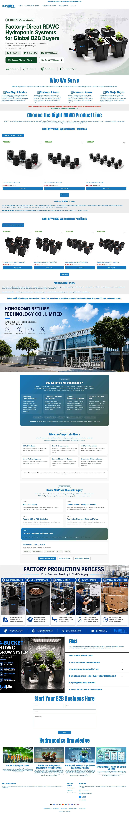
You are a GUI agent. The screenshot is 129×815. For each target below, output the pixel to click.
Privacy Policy (64, 808)
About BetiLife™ (70, 788)
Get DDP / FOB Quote (64, 558)
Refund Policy (56, 808)
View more (64, 195)
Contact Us (69, 790)
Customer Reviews (71, 793)
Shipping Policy (47, 808)
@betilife (84, 796)
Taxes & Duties (82, 808)
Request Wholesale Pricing (47, 558)
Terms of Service (73, 808)
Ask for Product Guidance (82, 558)
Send (64, 732)
